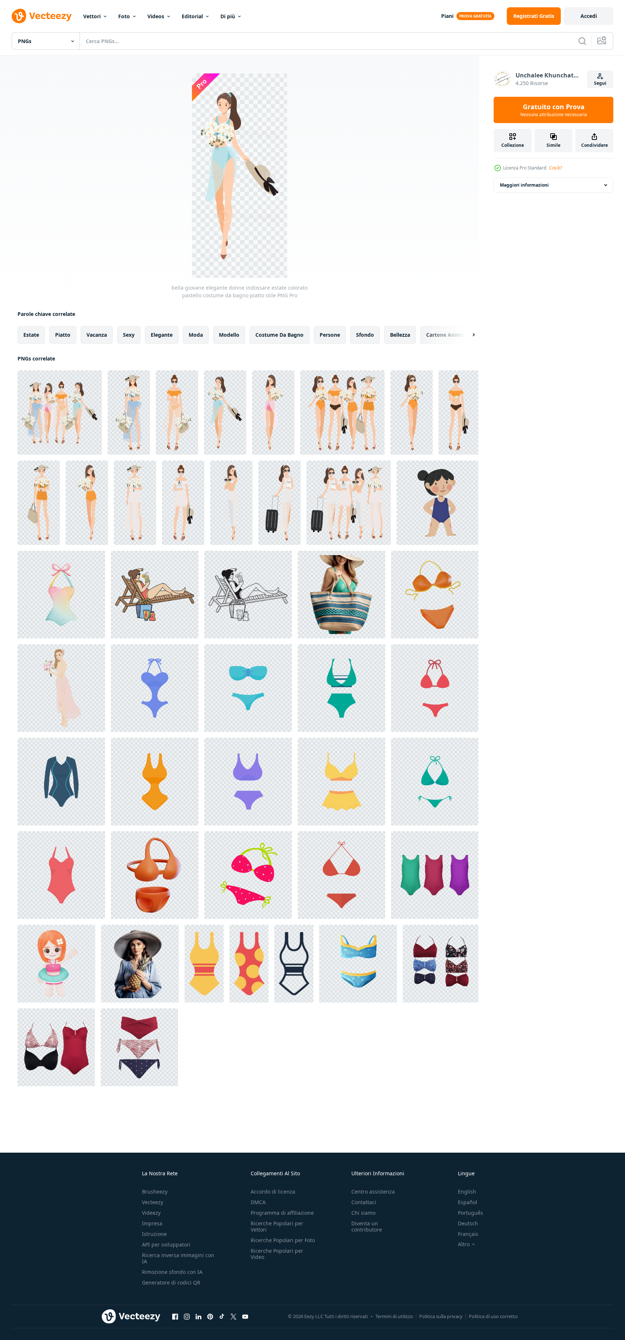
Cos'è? (555, 168)
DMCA (258, 1202)
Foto (124, 16)
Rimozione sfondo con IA (172, 1271)
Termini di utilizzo (394, 1316)
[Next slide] (467, 335)
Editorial (192, 16)
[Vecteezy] (42, 16)
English (467, 1191)
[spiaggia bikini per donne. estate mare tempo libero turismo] (154, 688)
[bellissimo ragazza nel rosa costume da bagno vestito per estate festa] (61, 688)
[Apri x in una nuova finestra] (233, 1316)
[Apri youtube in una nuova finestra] (245, 1316)
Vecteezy (152, 1202)
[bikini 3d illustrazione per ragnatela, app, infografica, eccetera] (154, 875)
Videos (155, 16)
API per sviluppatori (166, 1244)
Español (467, 1202)
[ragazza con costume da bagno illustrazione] (437, 503)
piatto (62, 334)
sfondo (365, 334)
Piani (447, 15)
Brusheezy (154, 1191)
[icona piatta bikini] (341, 875)
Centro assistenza (373, 1191)
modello (229, 334)
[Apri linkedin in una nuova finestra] (198, 1316)
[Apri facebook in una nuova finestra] (175, 1316)
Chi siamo (363, 1212)
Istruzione (154, 1233)
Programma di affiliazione (282, 1212)
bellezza (400, 334)
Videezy (151, 1212)
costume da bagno (279, 334)
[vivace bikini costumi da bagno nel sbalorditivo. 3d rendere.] (434, 594)
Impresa (152, 1223)
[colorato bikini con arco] (61, 594)
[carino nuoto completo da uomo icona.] (204, 964)
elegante (162, 334)
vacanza (96, 334)
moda (196, 334)
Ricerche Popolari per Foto (283, 1240)
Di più (227, 16)
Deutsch (468, 1223)
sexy (129, 334)
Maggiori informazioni (524, 185)
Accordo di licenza (273, 1191)
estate (31, 334)
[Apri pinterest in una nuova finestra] (210, 1316)
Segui (600, 83)
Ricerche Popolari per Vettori (277, 1226)
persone (330, 334)
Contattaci (363, 1202)
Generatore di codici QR (171, 1282)
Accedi (588, 15)
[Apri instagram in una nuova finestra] (187, 1316)
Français (468, 1233)
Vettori (92, 16)
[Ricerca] (582, 41)
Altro (464, 1244)
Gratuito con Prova (553, 110)
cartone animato (448, 334)
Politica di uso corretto (493, 1316)
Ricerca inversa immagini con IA (178, 1258)
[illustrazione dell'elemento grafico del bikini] (248, 875)
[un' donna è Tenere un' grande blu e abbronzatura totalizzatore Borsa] (341, 594)
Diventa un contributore (366, 1226)
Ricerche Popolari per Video (277, 1253)
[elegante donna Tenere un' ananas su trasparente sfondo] (140, 964)
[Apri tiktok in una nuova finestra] (222, 1316)
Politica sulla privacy (441, 1316)
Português (470, 1212)
